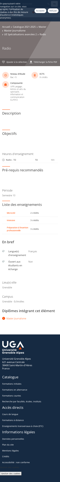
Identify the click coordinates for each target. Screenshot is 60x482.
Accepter (40, 10)
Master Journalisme (14, 30)
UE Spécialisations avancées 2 (20, 34)
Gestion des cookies (10, 473)
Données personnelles (13, 438)
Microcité (11, 213)
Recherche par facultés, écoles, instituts (21, 401)
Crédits (5, 456)
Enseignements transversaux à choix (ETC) (22, 426)
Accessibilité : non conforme (16, 462)
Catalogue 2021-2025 (24, 26)
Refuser (53, 10)
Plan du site (8, 444)
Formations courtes (11, 395)
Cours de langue (10, 414)
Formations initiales (11, 383)
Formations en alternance (14, 389)
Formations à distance (13, 420)
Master (42, 26)
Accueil (6, 26)
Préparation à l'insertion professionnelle (17, 229)
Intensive (11, 220)
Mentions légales (10, 450)
